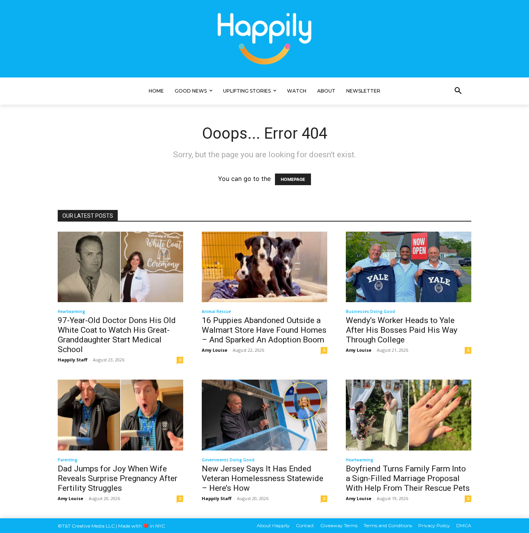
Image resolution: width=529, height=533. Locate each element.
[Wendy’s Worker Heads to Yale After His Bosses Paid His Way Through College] (408, 267)
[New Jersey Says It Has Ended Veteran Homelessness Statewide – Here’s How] (264, 415)
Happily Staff (73, 360)
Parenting (67, 460)
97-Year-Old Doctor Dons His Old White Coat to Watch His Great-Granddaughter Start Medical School (117, 335)
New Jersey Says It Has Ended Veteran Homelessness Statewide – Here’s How (262, 478)
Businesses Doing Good (370, 311)
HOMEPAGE (293, 179)
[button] (458, 91)
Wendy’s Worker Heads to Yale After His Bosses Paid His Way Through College (401, 330)
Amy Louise (214, 350)
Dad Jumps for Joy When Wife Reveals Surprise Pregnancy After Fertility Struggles (117, 478)
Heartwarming (71, 311)
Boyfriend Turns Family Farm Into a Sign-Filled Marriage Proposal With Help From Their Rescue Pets (408, 478)
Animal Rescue (216, 311)
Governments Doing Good (228, 460)
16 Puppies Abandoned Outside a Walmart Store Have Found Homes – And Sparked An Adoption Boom (264, 330)
